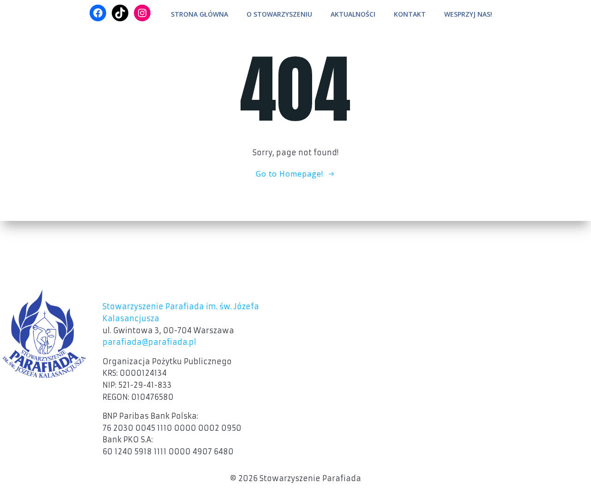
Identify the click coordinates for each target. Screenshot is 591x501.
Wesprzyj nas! (468, 14)
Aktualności (353, 14)
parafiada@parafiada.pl (149, 342)
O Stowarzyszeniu (279, 14)
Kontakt (410, 14)
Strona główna (199, 14)
